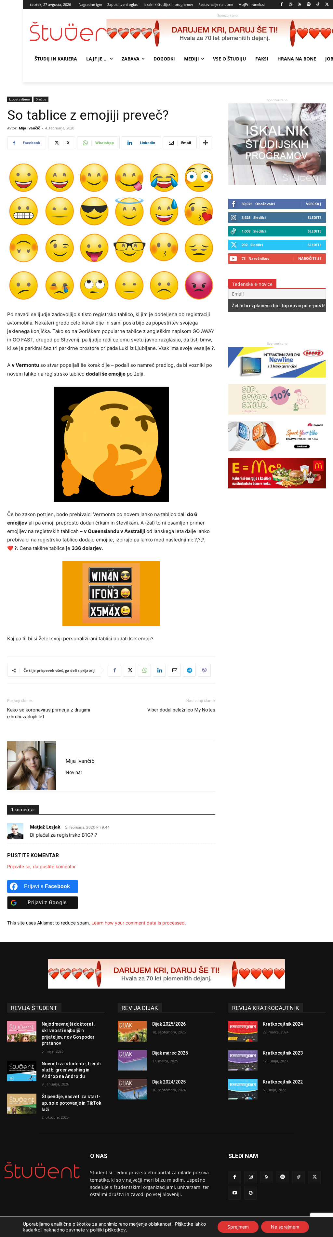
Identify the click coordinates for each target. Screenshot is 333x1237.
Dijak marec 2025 (170, 1053)
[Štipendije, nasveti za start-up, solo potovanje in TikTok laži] (21, 1104)
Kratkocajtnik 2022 (283, 1081)
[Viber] (204, 670)
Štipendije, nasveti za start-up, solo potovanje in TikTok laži (71, 1103)
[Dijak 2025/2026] (132, 1031)
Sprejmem (238, 1227)
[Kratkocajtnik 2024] (243, 1031)
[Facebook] (282, 4)
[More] (205, 142)
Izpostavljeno (19, 99)
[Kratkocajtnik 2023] (243, 1060)
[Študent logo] (68, 31)
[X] (327, 4)
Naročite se (309, 258)
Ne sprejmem (285, 1227)
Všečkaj (313, 203)
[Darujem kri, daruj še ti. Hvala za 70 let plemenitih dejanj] (166, 974)
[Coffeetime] (277, 418)
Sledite (314, 217)
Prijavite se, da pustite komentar (41, 866)
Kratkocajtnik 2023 (283, 1053)
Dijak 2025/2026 (169, 1024)
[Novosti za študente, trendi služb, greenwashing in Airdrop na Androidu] (21, 1071)
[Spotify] (309, 4)
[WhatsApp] (144, 670)
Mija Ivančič (29, 128)
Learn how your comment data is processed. (138, 922)
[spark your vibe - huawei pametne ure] (277, 454)
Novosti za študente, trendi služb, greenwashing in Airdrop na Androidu (71, 1070)
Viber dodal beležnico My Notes (181, 710)
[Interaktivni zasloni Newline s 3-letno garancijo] (277, 381)
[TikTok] (318, 4)
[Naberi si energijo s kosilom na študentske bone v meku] (277, 491)
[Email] (174, 670)
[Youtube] (234, 1193)
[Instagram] (290, 4)
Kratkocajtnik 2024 (283, 1024)
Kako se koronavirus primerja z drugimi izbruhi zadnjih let (48, 713)
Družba (41, 99)
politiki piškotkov (108, 1229)
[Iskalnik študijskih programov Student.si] (277, 183)
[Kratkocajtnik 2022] (243, 1089)
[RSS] (299, 4)
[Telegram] (189, 670)
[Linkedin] (159, 670)
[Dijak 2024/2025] (132, 1089)
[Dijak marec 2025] (132, 1060)
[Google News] (250, 1193)
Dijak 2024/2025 (169, 1081)
